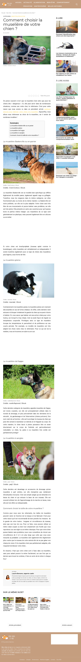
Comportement (63, 2)
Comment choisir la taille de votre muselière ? (24, 135)
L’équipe (28, 659)
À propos (22, 659)
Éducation (27, 6)
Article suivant (67, 625)
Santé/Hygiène (40, 6)
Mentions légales (44, 659)
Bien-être (51, 2)
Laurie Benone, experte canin (23, 573)
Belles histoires (55, 6)
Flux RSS (58, 659)
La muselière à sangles (17, 133)
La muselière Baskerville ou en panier (21, 125)
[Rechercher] (76, 4)
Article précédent (15, 625)
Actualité (27, 2)
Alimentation (39, 2)
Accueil (18, 2)
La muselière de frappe (17, 130)
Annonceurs (35, 659)
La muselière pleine (16, 128)
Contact (53, 659)
